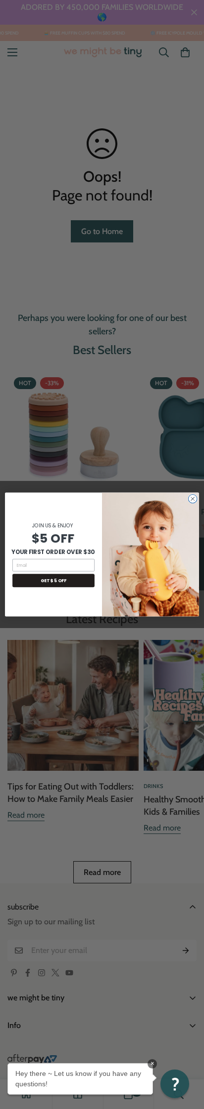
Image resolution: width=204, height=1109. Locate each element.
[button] (174, 1083)
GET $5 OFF (53, 580)
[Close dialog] (192, 498)
